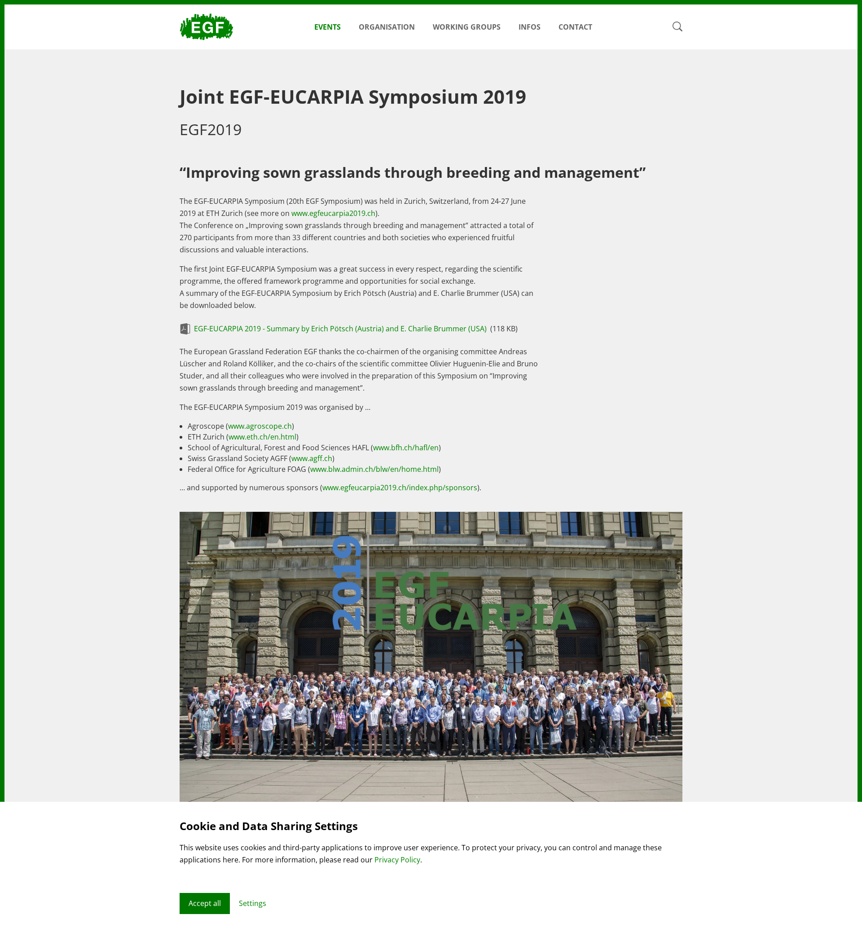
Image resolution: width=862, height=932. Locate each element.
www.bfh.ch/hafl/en (406, 448)
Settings (252, 903)
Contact (575, 27)
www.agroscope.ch (260, 426)
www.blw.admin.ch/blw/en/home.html (374, 469)
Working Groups (467, 27)
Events (327, 27)
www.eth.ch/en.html (262, 437)
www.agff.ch (311, 458)
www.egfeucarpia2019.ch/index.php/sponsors (399, 487)
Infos (530, 27)
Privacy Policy (397, 860)
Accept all (205, 903)
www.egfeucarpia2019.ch (333, 213)
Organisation (387, 27)
